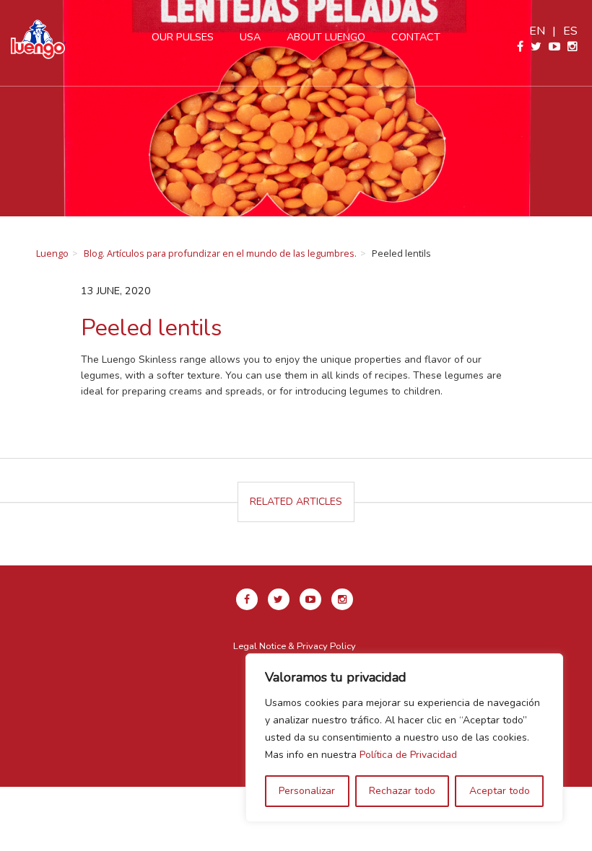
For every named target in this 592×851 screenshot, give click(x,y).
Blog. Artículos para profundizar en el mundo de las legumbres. (220, 253)
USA (250, 37)
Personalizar (307, 791)
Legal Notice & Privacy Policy (294, 646)
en (537, 31)
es (570, 31)
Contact (415, 37)
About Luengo (326, 37)
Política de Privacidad (408, 755)
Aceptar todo (499, 791)
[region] (404, 737)
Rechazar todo (402, 791)
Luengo (52, 253)
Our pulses (183, 37)
